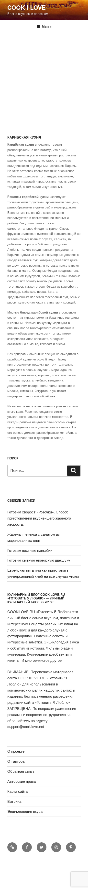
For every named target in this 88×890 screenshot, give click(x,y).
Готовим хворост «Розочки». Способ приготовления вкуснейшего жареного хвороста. (39, 518)
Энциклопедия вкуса (25, 811)
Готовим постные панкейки (29, 550)
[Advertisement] (44, 80)
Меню (47, 26)
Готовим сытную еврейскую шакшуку (38, 560)
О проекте (15, 751)
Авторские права (21, 781)
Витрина (14, 801)
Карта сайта (17, 791)
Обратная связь (20, 771)
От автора (15, 761)
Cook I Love (26, 7)
